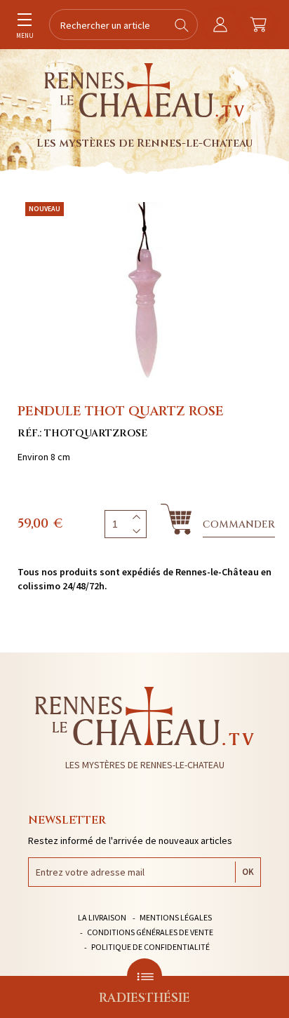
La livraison (102, 917)
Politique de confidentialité (150, 947)
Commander (239, 524)
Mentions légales (176, 917)
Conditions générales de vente (150, 932)
